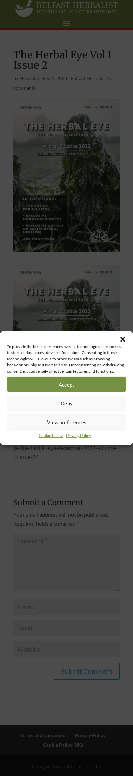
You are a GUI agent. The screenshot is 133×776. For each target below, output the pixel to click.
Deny (67, 403)
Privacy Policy (78, 435)
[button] (122, 339)
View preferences (66, 422)
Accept (66, 384)
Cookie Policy (51, 435)
